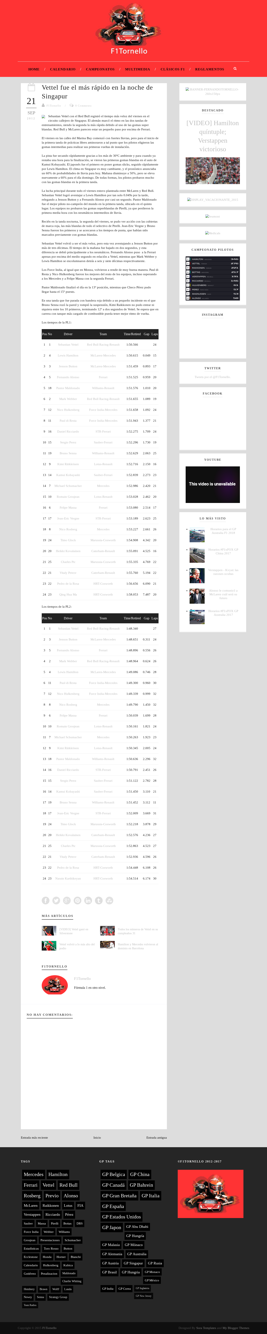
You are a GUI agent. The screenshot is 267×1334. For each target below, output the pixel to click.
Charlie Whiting (71, 1281)
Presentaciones (50, 1240)
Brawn (43, 1289)
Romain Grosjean (68, 496)
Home (34, 69)
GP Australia (136, 1254)
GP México (152, 1280)
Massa (42, 1223)
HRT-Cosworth (103, 583)
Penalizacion (49, 1273)
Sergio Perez (68, 442)
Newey (28, 1297)
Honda (47, 1257)
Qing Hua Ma (68, 594)
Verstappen (32, 1214)
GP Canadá (113, 1185)
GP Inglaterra (142, 1288)
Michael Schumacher (68, 486)
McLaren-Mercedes (103, 355)
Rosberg (32, 1195)
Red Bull (68, 1185)
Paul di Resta (68, 420)
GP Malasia (111, 1245)
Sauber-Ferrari (103, 442)
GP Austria (110, 1263)
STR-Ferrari (103, 431)
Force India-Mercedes (103, 409)
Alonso (71, 1195)
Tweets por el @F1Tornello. (213, 377)
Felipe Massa (68, 507)
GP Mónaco (134, 1245)
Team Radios (30, 1305)
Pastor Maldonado (68, 388)
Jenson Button (68, 366)
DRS (80, 1223)
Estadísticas (31, 1248)
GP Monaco (152, 1272)
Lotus (68, 1205)
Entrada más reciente (34, 1137)
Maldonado (69, 1273)
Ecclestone (31, 1257)
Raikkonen (51, 1205)
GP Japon (111, 1227)
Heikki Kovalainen (68, 551)
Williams (64, 1231)
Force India (31, 1231)
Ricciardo (52, 1214)
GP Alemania (112, 1254)
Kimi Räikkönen (68, 464)
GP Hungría (135, 1236)
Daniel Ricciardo (68, 431)
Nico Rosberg (68, 529)
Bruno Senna (68, 453)
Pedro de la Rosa (68, 583)
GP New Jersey (143, 1296)
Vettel (48, 1185)
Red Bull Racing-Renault (103, 344)
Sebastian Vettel (68, 344)
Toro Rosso (51, 1248)
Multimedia (137, 69)
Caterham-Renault (103, 551)
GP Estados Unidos (121, 1216)
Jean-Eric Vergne (68, 518)
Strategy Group (58, 1297)
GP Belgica (113, 1174)
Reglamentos (209, 69)
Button (68, 1248)
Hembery (29, 1289)
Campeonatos (100, 69)
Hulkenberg (50, 1265)
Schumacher (73, 1240)
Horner (61, 1257)
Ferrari (103, 377)
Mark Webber (68, 399)
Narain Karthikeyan (68, 878)
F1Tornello (54, 105)
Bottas (67, 1223)
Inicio (97, 1137)
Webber (49, 1231)
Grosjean (29, 1240)
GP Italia (151, 1195)
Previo (52, 1195)
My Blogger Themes (236, 1328)
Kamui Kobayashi (68, 475)
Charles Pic (68, 562)
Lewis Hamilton (68, 355)
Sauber (28, 1223)
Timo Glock (68, 540)
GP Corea (124, 1288)
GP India (107, 1288)
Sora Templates (206, 1328)
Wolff (55, 1289)
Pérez (69, 1214)
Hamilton (58, 1174)
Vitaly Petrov (68, 572)
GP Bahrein (141, 1185)
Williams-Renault (103, 388)
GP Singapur (133, 1263)
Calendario (63, 69)
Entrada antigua (156, 1137)
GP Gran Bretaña (119, 1195)
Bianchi (76, 1257)
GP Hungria (131, 1272)
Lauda (68, 1289)
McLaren (31, 1205)
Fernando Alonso (68, 377)
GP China (140, 1174)
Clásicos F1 (173, 69)
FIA (80, 1205)
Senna (40, 1297)
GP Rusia (155, 1263)
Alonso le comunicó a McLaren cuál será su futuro (223, 594)
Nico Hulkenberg (68, 409)
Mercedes (103, 486)
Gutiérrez (30, 1273)
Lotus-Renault (103, 464)
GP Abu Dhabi (137, 1227)
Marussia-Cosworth (103, 540)
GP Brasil (109, 1272)
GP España (113, 1206)
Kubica (68, 1265)
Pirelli (54, 1223)
